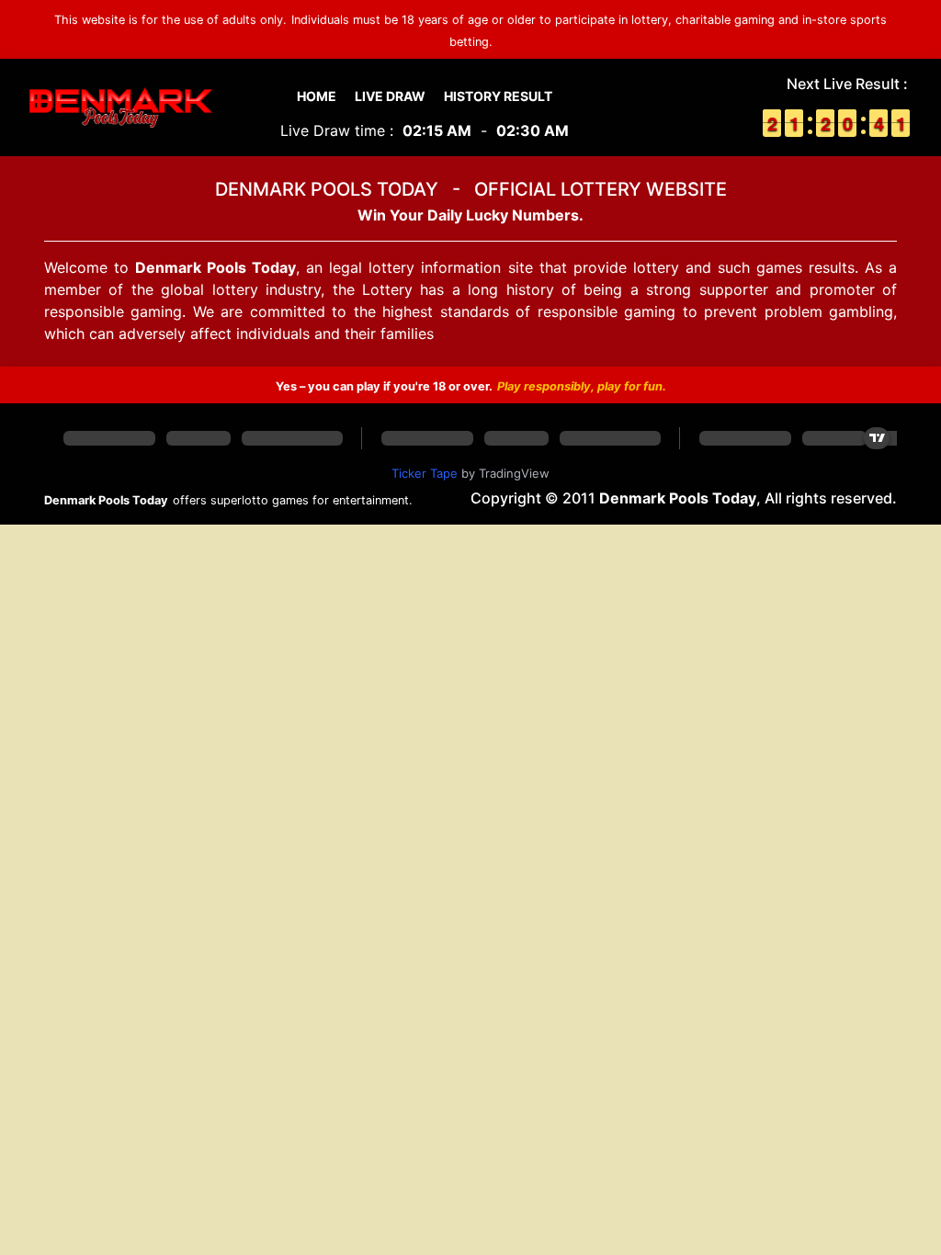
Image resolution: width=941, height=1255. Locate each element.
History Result (498, 96)
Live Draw (390, 96)
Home (316, 96)
